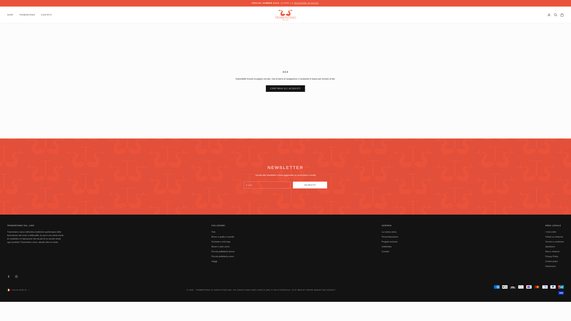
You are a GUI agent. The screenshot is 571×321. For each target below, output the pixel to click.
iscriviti (310, 185)
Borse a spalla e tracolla (222, 237)
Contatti (385, 251)
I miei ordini (550, 232)
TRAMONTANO (27, 15)
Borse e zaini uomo (220, 246)
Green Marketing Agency (321, 290)
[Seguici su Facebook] (8, 276)
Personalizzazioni (390, 237)
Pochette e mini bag (220, 241)
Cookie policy (551, 261)
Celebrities (387, 246)
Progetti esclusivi (389, 241)
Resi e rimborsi (552, 251)
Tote (213, 232)
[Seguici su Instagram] (16, 276)
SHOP (10, 15)
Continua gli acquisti (285, 88)
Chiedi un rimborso (554, 237)
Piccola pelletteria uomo (222, 256)
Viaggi (214, 261)
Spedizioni (550, 246)
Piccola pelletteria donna (222, 251)
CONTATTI (46, 15)
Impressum (550, 266)
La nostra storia (389, 232)
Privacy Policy (551, 256)
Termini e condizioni (554, 241)
